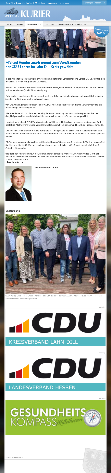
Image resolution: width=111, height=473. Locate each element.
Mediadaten (40, 3)
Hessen (19, 24)
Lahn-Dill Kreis (34, 24)
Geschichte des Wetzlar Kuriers (19, 3)
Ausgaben (52, 3)
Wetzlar (50, 24)
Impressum (64, 3)
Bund (9, 24)
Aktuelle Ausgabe (101, 31)
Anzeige (102, 307)
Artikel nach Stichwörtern (72, 24)
